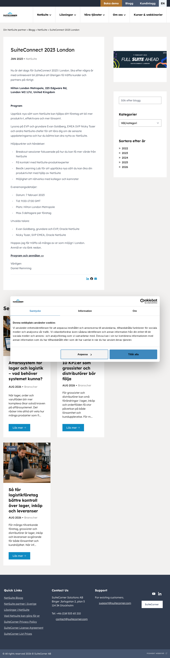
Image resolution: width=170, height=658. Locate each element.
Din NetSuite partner (14, 29)
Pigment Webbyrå (155, 653)
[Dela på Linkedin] (87, 278)
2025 (125, 162)
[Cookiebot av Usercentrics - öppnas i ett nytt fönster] (142, 301)
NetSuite (42, 14)
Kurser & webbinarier (148, 14)
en (163, 3)
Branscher (30, 386)
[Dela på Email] (95, 278)
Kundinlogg (148, 3)
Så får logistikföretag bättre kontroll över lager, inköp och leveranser (25, 500)
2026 (125, 167)
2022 (125, 148)
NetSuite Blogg (13, 597)
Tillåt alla (133, 354)
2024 (125, 157)
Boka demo (111, 3)
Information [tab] (85, 310)
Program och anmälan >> (27, 255)
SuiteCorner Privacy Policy (20, 621)
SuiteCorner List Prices (18, 633)
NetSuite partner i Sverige (20, 603)
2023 (125, 153)
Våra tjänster (93, 14)
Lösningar (66, 14)
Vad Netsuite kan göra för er (22, 615)
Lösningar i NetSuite (16, 609)
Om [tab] (135, 310)
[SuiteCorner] (10, 14)
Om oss (118, 14)
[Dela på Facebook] (91, 278)
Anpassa (83, 354)
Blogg (129, 3)
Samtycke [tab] (35, 310)
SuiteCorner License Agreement (23, 627)
